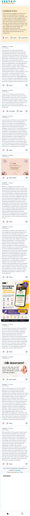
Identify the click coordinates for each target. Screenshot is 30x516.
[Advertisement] (15, 493)
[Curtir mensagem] (3, 85)
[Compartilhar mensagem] (26, 85)
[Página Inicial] (8, 514)
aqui (12, 472)
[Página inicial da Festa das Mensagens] (9, 2)
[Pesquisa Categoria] (22, 514)
